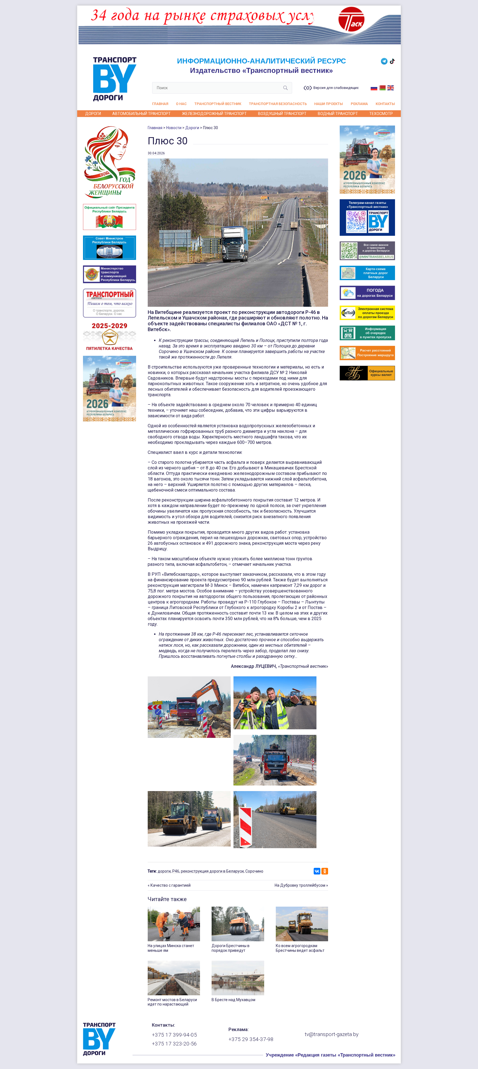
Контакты (385, 104)
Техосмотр (381, 113)
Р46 (175, 871)
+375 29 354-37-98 (251, 1039)
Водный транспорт (338, 113)
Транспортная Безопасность (278, 104)
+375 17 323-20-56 (174, 1043)
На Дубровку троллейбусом (300, 885)
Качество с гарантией (170, 885)
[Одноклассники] (324, 871)
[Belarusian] (382, 87)
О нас (181, 104)
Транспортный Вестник (217, 104)
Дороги (93, 113)
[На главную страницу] (99, 1054)
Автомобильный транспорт (141, 113)
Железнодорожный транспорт (214, 113)
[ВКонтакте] (317, 871)
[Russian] (374, 87)
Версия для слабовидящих (335, 88)
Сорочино (254, 871)
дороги (164, 871)
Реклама (359, 104)
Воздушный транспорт (282, 113)
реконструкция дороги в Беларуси (212, 871)
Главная (160, 104)
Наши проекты (328, 104)
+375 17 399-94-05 (174, 1034)
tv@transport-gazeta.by (331, 1034)
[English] (390, 87)
